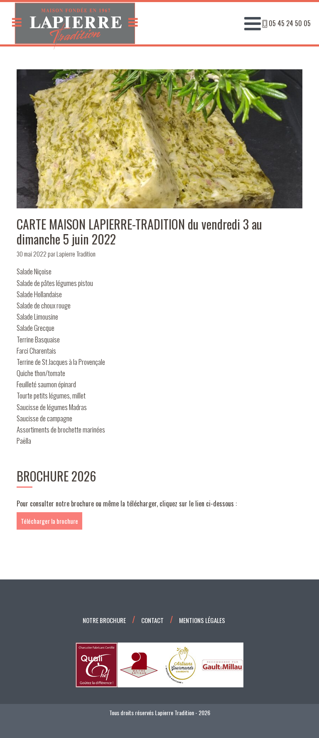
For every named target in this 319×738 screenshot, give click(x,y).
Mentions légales (202, 620)
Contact (152, 620)
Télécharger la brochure (49, 520)
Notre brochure (104, 620)
